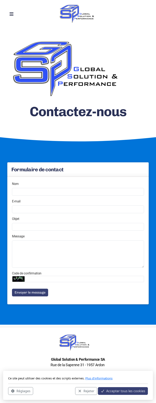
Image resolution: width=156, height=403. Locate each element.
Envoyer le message (30, 292)
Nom (15, 184)
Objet (15, 219)
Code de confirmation (26, 273)
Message (18, 236)
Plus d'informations (99, 378)
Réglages (23, 391)
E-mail (16, 201)
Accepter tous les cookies (125, 391)
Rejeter (88, 391)
